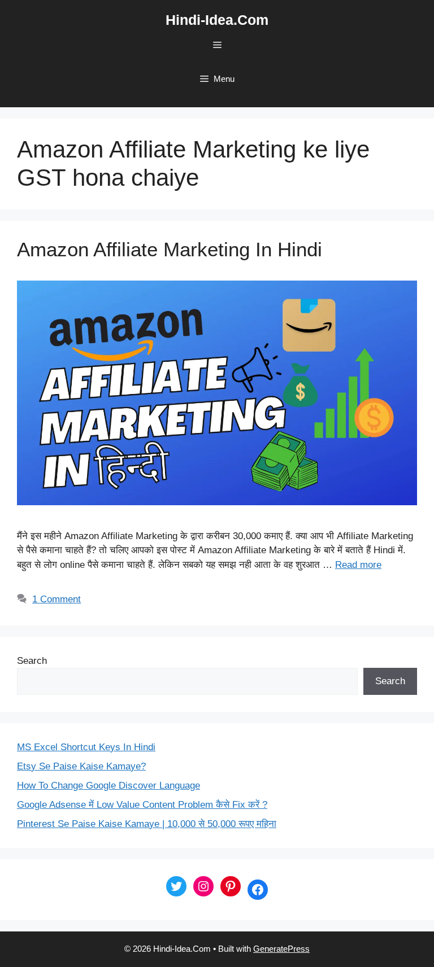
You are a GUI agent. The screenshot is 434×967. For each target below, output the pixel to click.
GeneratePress (281, 948)
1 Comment (56, 599)
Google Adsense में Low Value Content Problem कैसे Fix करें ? (142, 804)
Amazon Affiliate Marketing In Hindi (169, 249)
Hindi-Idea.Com (217, 20)
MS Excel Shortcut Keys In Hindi (86, 747)
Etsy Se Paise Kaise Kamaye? (81, 766)
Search (32, 660)
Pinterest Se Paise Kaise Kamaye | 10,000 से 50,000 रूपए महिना (146, 824)
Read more (358, 564)
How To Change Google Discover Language (108, 785)
